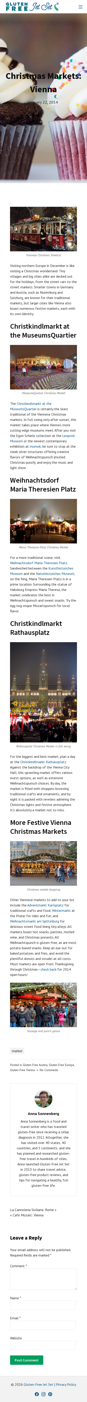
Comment (18, 1266)
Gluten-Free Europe (61, 1065)
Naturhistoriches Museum (55, 573)
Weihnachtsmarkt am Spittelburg (34, 921)
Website (16, 1338)
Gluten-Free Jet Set (38, 1384)
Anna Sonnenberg (43, 1113)
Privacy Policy (66, 1384)
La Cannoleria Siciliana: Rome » (33, 1209)
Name (15, 1298)
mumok (35, 446)
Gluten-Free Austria (35, 1065)
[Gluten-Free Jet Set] (32, 6)
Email (15, 1318)
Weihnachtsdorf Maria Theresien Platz (38, 563)
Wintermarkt (61, 910)
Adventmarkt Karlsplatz (45, 905)
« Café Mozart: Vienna (27, 1215)
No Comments (49, 1070)
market (17, 1051)
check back (48, 969)
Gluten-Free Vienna (22, 1070)
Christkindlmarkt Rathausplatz (43, 762)
